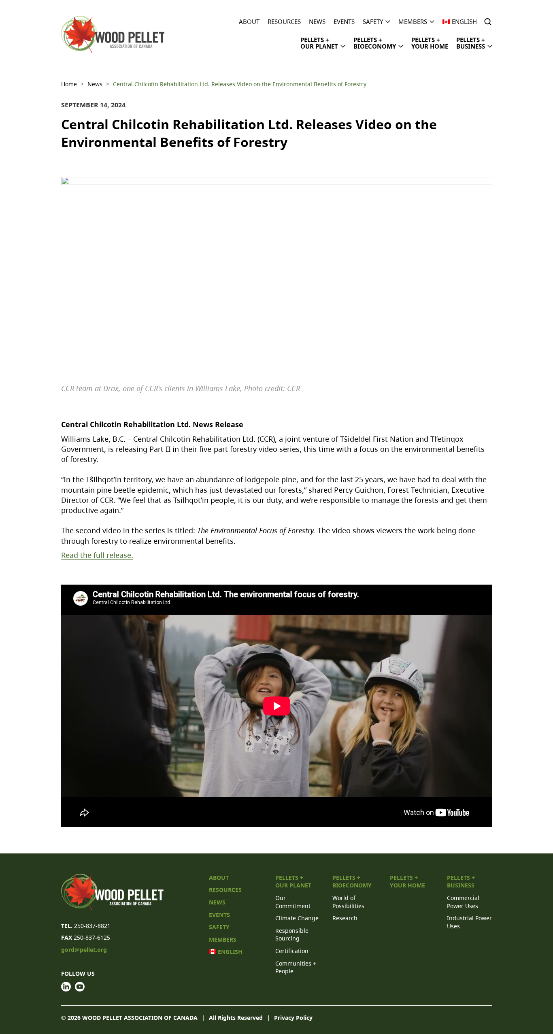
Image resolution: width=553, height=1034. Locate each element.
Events (344, 21)
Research (344, 918)
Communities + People (295, 967)
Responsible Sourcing (291, 935)
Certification (291, 951)
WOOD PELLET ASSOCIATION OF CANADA (140, 1017)
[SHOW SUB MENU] (387, 21)
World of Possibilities (348, 902)
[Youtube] (80, 986)
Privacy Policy (293, 1017)
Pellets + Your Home (429, 43)
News (317, 21)
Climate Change (297, 918)
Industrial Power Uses (469, 922)
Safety (373, 21)
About (249, 21)
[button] (488, 22)
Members (412, 21)
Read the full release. (97, 555)
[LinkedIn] (66, 986)
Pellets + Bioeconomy (374, 43)
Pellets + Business (470, 43)
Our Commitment (293, 902)
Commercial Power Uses (463, 902)
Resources (284, 21)
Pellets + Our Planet (319, 43)
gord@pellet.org (84, 949)
